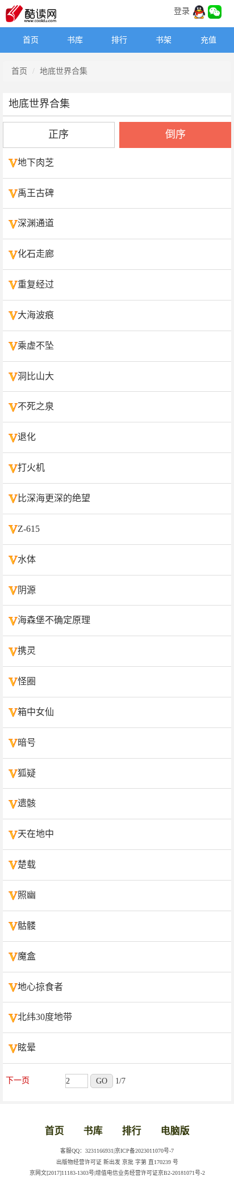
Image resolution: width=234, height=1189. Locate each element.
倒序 (175, 134)
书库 (75, 40)
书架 (164, 40)
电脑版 (175, 1130)
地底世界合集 (63, 71)
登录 (182, 11)
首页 (31, 40)
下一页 (18, 1080)
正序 (58, 134)
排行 (119, 40)
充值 (208, 40)
